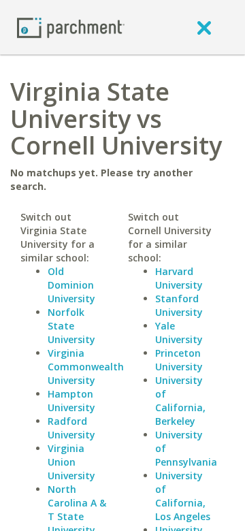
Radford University (71, 428)
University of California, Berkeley (180, 401)
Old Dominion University (71, 285)
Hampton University (71, 400)
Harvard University (179, 278)
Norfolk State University (71, 326)
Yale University (179, 332)
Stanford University (179, 305)
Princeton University (179, 360)
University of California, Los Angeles (182, 496)
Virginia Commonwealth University (86, 367)
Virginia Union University (71, 462)
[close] (204, 27)
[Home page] (71, 26)
